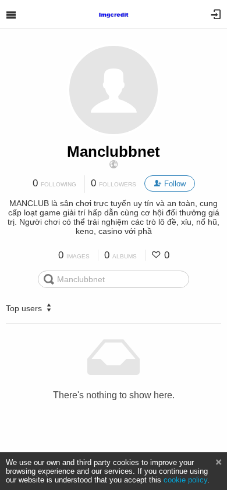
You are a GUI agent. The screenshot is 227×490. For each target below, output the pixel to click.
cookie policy (185, 479)
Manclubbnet (113, 151)
